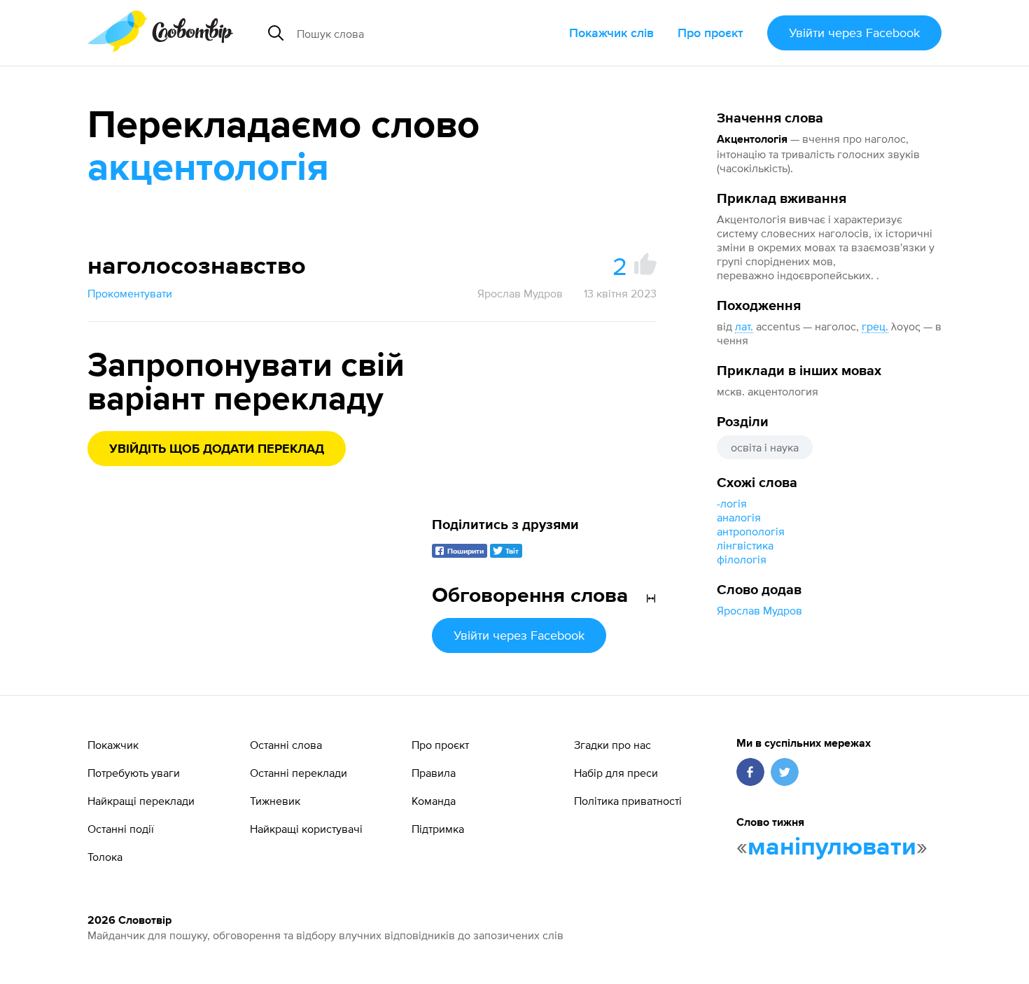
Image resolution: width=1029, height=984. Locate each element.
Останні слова (286, 744)
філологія (741, 559)
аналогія (739, 517)
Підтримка (438, 828)
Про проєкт (710, 32)
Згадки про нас (612, 744)
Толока (105, 856)
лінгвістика (745, 545)
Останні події (121, 828)
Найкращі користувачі (306, 828)
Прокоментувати (130, 293)
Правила (434, 772)
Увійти (854, 32)
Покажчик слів (611, 32)
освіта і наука (765, 447)
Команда (434, 800)
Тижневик (275, 800)
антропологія (751, 531)
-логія (732, 503)
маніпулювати (832, 847)
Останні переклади (298, 772)
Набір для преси (616, 772)
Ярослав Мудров (759, 610)
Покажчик (113, 744)
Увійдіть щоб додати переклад (216, 449)
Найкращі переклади (141, 800)
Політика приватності (628, 800)
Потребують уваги (134, 772)
